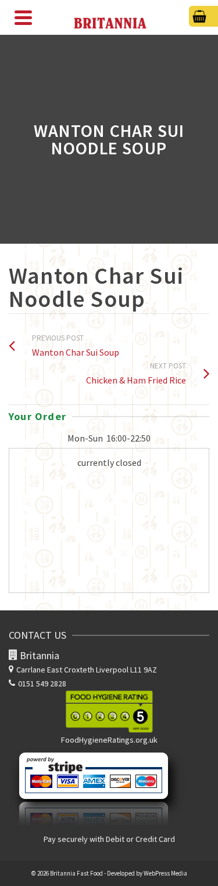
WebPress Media (165, 873)
